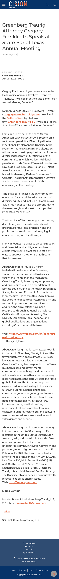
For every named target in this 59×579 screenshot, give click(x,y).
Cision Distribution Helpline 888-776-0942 (30, 560)
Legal (14, 570)
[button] (47, 4)
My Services (28, 552)
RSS (30, 570)
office (14, 118)
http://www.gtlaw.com (23, 482)
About (29, 549)
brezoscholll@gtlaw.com (31, 503)
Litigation (34, 114)
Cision (33, 575)
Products (29, 546)
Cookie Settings (42, 570)
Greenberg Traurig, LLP (22, 121)
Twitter (6, 511)
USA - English (9, 54)
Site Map (22, 570)
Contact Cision (29, 543)
